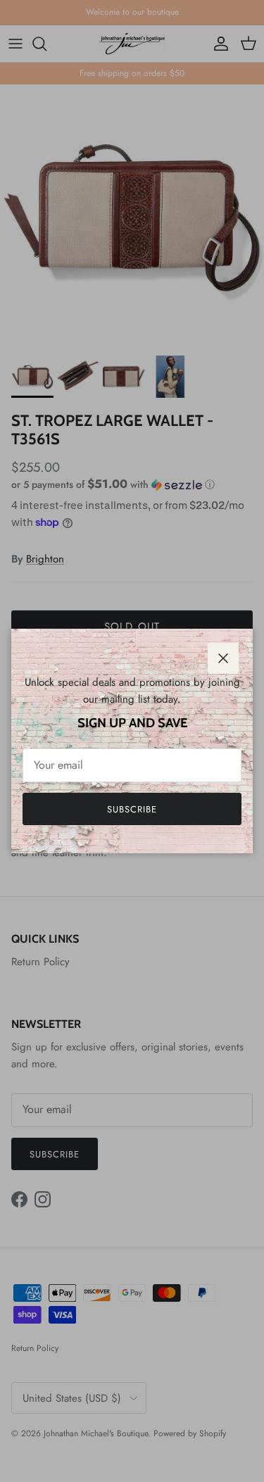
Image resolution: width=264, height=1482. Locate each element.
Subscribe (132, 809)
